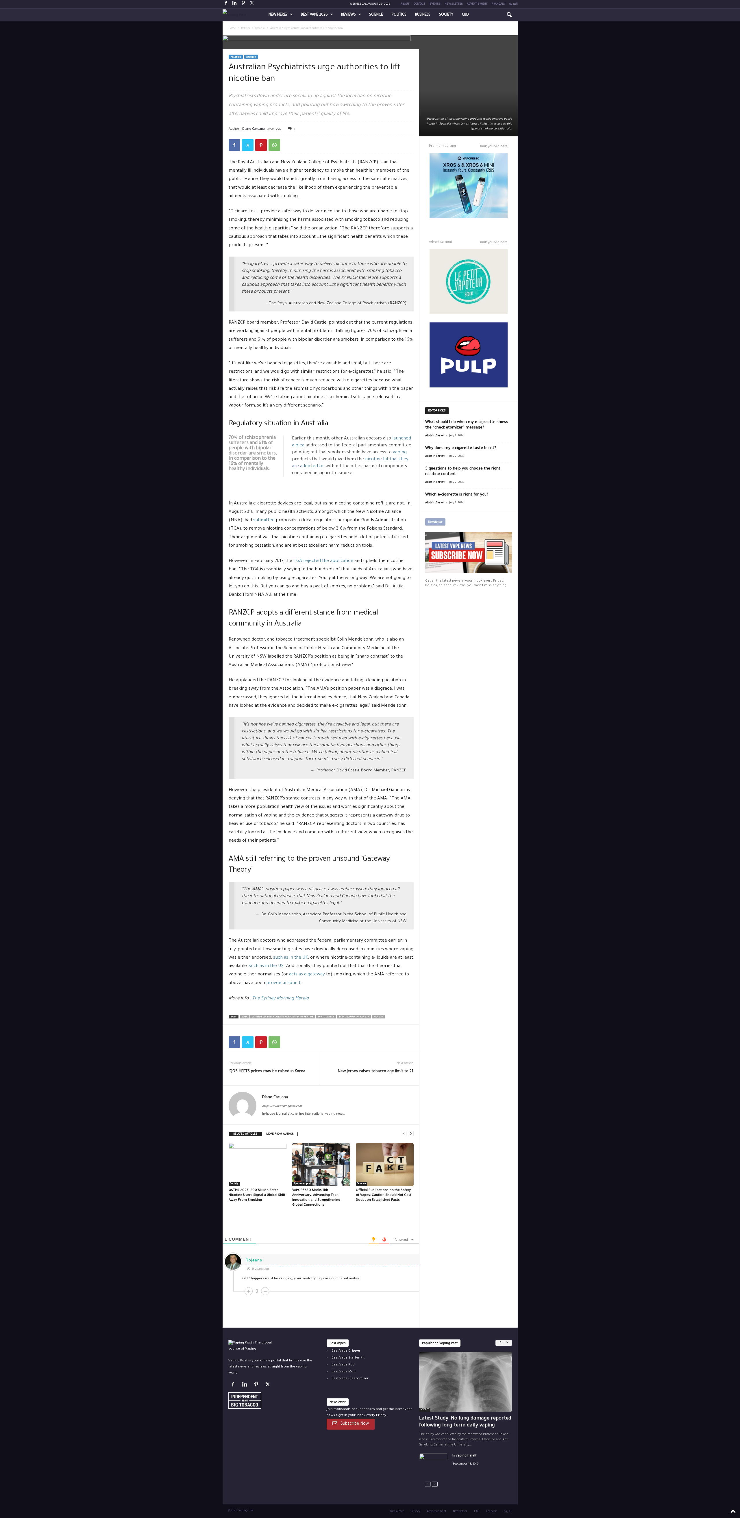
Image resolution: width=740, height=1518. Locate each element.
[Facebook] (226, 4)
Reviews (348, 15)
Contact (419, 4)
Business (422, 15)
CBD (465, 15)
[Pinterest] (243, 4)
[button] (509, 15)
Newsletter (453, 4)
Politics (399, 15)
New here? (278, 15)
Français (498, 4)
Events (435, 4)
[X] (252, 4)
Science (376, 15)
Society (446, 15)
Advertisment (477, 4)
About (405, 4)
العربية (513, 4)
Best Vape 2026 (314, 15)
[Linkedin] (234, 4)
